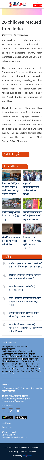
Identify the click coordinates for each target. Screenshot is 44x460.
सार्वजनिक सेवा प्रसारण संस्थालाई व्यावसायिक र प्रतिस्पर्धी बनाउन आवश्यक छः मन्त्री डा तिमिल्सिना (25, 328)
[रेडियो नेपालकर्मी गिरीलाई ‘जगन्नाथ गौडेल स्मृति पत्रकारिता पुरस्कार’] (32, 229)
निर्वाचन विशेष (33, 359)
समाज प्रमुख (35, 369)
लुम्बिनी (4, 366)
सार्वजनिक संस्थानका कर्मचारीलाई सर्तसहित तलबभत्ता (22, 288)
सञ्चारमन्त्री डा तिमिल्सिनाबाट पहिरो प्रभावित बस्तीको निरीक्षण (31, 189)
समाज (11, 374)
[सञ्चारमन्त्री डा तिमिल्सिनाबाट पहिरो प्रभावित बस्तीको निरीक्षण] (32, 175)
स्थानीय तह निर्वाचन (25, 366)
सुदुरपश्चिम (14, 364)
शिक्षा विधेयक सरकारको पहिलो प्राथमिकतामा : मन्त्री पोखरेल (11, 241)
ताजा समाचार (14, 371)
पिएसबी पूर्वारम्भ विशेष (24, 356)
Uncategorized (7, 346)
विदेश (38, 371)
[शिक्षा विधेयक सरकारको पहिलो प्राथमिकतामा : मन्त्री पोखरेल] (11, 229)
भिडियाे (25, 359)
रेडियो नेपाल (8, 35)
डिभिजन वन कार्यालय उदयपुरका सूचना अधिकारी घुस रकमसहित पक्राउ (24, 314)
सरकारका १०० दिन (21, 346)
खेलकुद (16, 369)
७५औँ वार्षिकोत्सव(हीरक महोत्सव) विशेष (14, 354)
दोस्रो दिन (32, 354)
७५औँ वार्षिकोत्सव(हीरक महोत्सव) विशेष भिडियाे (17, 351)
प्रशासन (35, 366)
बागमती (10, 366)
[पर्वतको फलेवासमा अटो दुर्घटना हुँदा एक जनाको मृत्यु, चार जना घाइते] (32, 203)
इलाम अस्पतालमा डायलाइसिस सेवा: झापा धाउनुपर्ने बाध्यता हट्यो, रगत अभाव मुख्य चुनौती (25, 301)
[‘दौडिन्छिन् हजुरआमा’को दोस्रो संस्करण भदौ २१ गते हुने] (11, 203)
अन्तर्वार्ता (35, 361)
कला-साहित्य (25, 369)
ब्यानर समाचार (37, 356)
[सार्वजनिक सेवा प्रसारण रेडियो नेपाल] (17, 4)
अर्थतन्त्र (10, 369)
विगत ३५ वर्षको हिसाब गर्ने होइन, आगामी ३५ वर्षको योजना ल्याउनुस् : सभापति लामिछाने (11, 189)
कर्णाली (26, 364)
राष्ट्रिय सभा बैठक (26, 361)
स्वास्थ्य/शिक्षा (30, 371)
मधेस (32, 364)
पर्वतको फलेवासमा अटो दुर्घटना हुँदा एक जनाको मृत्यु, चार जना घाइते (32, 216)
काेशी (20, 364)
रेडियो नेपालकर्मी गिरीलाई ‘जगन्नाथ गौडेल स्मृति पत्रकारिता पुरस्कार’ (32, 243)
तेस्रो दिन (13, 356)
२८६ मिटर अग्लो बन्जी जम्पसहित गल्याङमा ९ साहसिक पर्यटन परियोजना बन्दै (25, 276)
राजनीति (4, 374)
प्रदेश (16, 366)
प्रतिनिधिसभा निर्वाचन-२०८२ (10, 349)
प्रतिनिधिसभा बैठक (13, 361)
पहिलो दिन (5, 356)
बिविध (4, 361)
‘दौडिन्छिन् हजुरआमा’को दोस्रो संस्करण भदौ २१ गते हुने (11, 216)
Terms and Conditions (28, 451)
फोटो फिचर (5, 364)
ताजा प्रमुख (5, 371)
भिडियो (4, 369)
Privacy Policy (13, 451)
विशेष (22, 371)
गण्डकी (38, 364)
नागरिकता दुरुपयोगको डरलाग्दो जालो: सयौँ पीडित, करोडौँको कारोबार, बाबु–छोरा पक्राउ (25, 265)
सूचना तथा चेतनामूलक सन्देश (12, 359)
